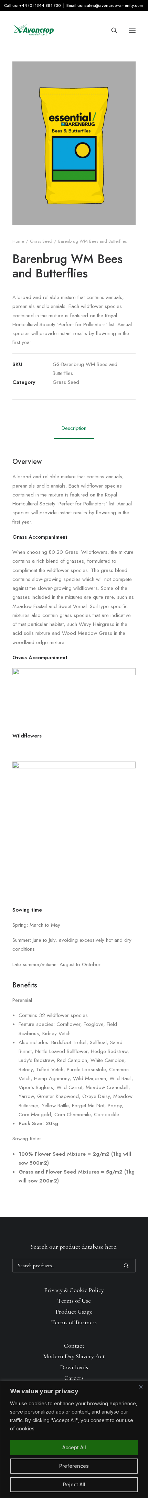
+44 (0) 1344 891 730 (40, 5)
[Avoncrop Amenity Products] (33, 30)
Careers (74, 1378)
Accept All (74, 1447)
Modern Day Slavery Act (74, 1356)
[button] (132, 30)
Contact (74, 1345)
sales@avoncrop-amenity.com (113, 5)
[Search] (111, 30)
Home (18, 241)
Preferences (74, 1466)
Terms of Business (74, 1322)
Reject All (74, 1484)
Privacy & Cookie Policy (74, 1290)
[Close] (141, 1387)
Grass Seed (41, 241)
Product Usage (74, 1311)
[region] (74, 1439)
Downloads (74, 1367)
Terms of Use (74, 1300)
